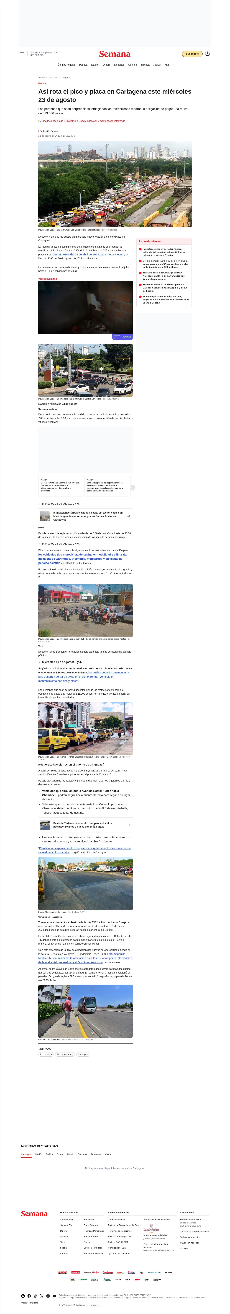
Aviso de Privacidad (33, 1303)
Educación (89, 1219)
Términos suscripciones (120, 1231)
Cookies (184, 1248)
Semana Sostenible (93, 1253)
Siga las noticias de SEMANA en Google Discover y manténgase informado (83, 121)
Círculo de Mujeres (93, 1247)
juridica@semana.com (154, 1238)
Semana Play (66, 1219)
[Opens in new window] (29, 1296)
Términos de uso (116, 1219)
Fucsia (63, 1247)
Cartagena (65, 77)
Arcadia (64, 1236)
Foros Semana (91, 1225)
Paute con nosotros (189, 1242)
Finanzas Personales (94, 1231)
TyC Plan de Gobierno (119, 1253)
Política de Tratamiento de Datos (124, 1225)
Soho (62, 1242)
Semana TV (66, 1225)
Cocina (87, 1242)
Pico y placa (46, 1054)
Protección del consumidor (156, 1219)
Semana (42, 77)
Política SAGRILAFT (118, 1242)
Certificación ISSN (117, 1247)
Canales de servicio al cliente (194, 1231)
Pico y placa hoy (65, 1054)
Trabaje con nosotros (190, 1237)
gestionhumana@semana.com (158, 1250)
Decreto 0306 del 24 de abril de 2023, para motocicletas (88, 254)
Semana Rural (91, 1236)
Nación (53, 77)
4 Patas (64, 1253)
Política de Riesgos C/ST (120, 1236)
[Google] (23, 1296)
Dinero (63, 1231)
